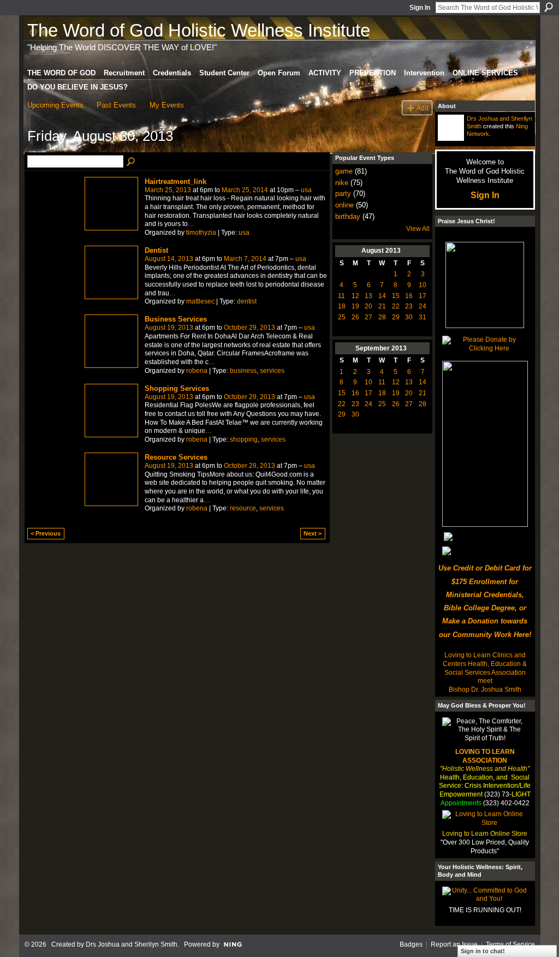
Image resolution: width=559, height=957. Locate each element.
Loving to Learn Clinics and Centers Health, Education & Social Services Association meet (485, 668)
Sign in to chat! (483, 951)
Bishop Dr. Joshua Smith (485, 689)
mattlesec (200, 301)
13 (368, 296)
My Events (167, 105)
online (344, 205)
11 (341, 296)
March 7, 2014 (245, 259)
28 (382, 317)
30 (409, 317)
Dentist (156, 250)
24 (422, 306)
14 (382, 296)
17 (422, 296)
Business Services (176, 319)
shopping (244, 439)
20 (368, 306)
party (343, 193)
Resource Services (176, 457)
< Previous (46, 533)
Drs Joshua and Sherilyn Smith (131, 944)
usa (306, 190)
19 (355, 306)
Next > (313, 533)
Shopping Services (177, 388)
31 (422, 317)
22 (396, 306)
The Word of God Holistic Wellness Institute (198, 30)
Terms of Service (510, 944)
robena (196, 371)
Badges (411, 944)
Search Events (131, 162)
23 (409, 306)
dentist (247, 301)
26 (355, 317)
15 (396, 296)
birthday (347, 216)
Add (423, 107)
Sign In (419, 7)
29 (396, 317)
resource (243, 508)
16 (409, 296)
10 (422, 285)
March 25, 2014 (245, 190)
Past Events (116, 105)
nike (341, 183)
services (272, 371)
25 (342, 317)
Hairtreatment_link (175, 181)
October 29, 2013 (249, 327)
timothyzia (201, 232)
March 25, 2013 (168, 190)
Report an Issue (454, 944)
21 (382, 306)
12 (355, 296)
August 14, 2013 (169, 259)
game (344, 171)
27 (368, 317)
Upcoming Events (55, 105)
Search (548, 7)
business (243, 371)
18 (342, 306)
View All (418, 229)
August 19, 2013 (169, 327)
